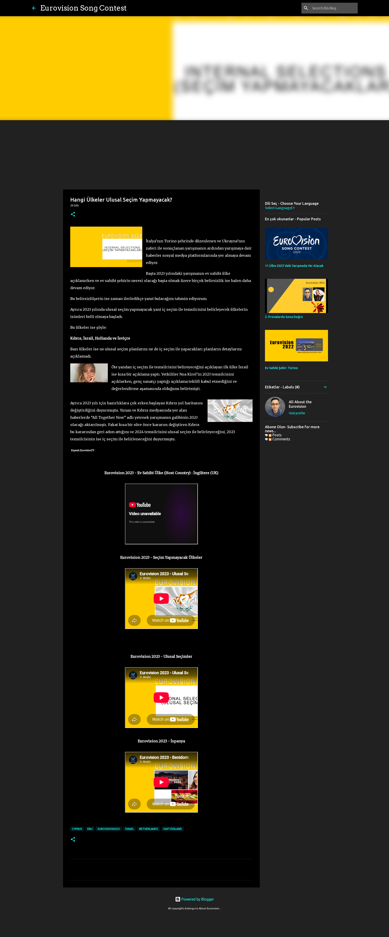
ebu (90, 828)
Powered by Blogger (197, 899)
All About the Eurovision (300, 404)
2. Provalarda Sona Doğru (284, 317)
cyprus (77, 828)
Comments (280, 439)
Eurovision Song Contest (83, 8)
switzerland (172, 828)
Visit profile (297, 413)
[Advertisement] (194, 153)
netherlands (148, 828)
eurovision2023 (109, 828)
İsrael (129, 828)
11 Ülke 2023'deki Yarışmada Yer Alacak (294, 266)
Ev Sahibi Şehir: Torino (281, 368)
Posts (276, 435)
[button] (73, 215)
